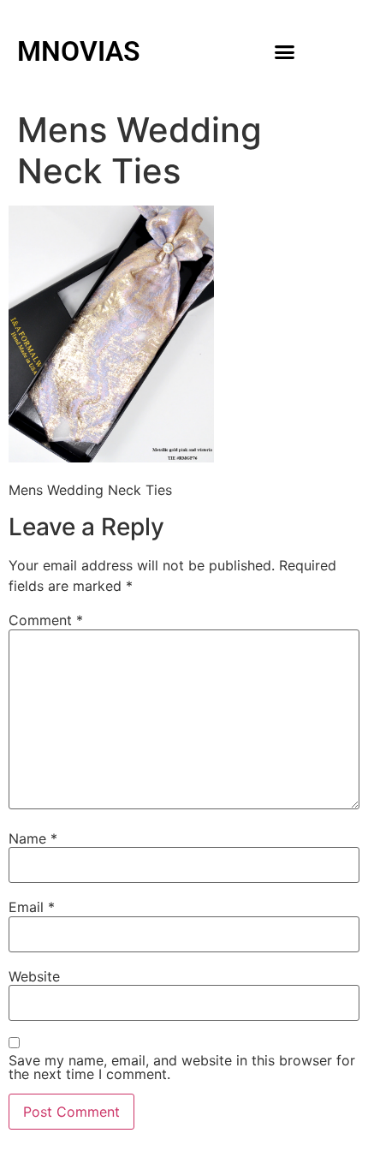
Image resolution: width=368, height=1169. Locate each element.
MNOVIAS (78, 51)
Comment (46, 620)
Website (34, 976)
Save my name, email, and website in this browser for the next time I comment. (182, 1067)
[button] (285, 51)
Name (33, 838)
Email (32, 907)
